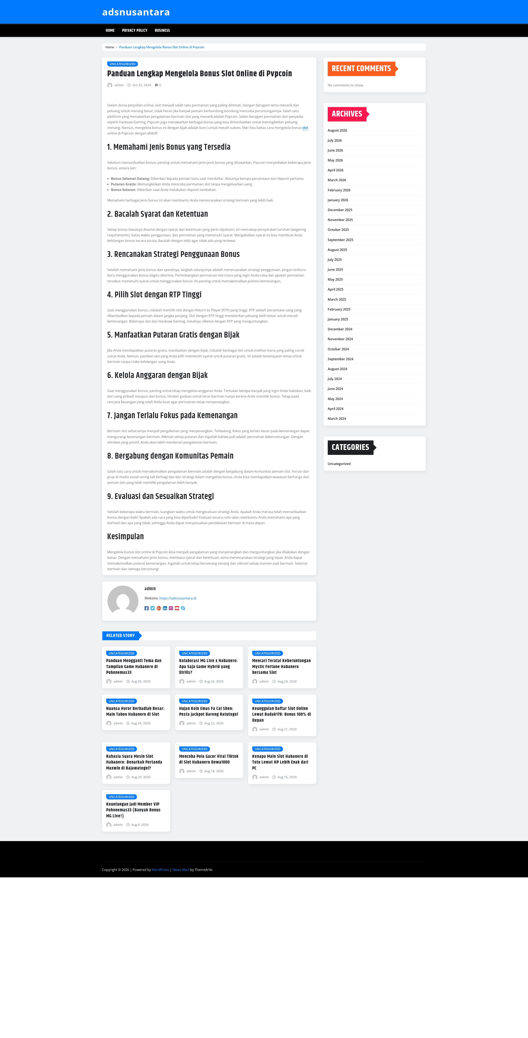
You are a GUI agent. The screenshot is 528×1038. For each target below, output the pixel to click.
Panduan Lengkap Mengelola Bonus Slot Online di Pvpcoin (161, 47)
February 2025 (339, 309)
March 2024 (337, 418)
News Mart (181, 869)
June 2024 (335, 388)
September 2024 (340, 359)
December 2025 (340, 210)
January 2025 (338, 319)
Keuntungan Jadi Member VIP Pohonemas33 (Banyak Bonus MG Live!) (133, 810)
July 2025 (335, 259)
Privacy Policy (134, 31)
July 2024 (335, 379)
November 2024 (340, 339)
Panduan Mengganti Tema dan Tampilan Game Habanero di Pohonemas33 (133, 666)
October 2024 (338, 349)
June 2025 (335, 269)
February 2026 (339, 190)
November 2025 (340, 220)
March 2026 (337, 180)
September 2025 (340, 240)
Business (162, 31)
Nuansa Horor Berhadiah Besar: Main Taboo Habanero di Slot (135, 711)
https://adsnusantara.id (177, 598)
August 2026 (337, 130)
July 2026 (335, 140)
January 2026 (338, 200)
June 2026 (335, 150)
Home (110, 31)
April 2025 (335, 289)
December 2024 (340, 329)
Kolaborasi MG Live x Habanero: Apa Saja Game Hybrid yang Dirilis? (208, 666)
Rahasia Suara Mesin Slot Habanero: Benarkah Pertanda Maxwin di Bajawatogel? (134, 762)
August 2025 (337, 249)
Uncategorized (339, 463)
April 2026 (335, 170)
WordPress (160, 869)
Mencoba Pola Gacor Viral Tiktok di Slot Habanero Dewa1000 (209, 759)
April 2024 (335, 408)
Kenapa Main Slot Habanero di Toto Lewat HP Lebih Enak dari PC (280, 762)
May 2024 (335, 399)
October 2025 (338, 229)
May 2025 (335, 279)
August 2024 (337, 369)
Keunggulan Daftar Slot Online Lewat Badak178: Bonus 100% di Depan (281, 714)
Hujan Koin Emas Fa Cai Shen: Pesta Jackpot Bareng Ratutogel (208, 711)
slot (305, 127)
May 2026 (335, 160)
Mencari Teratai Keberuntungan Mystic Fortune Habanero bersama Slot (281, 666)
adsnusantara (136, 11)
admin (119, 85)
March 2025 (337, 299)
